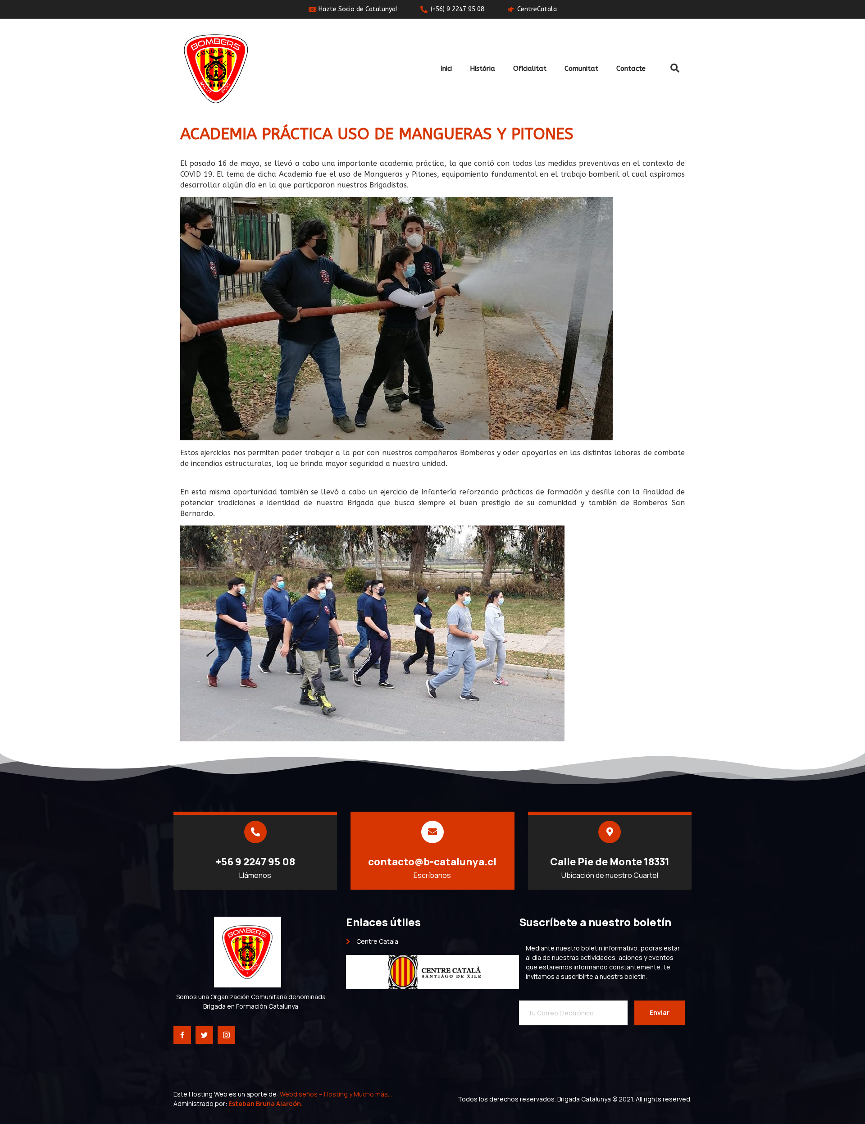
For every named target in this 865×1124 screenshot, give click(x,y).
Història (482, 68)
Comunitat (581, 68)
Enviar (659, 1012)
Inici (446, 68)
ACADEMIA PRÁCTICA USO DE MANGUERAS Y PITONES (377, 134)
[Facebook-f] (182, 1035)
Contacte (631, 68)
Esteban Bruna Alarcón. (265, 1103)
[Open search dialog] (675, 68)
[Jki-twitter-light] (204, 1035)
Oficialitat (529, 68)
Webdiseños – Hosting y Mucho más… (336, 1094)
